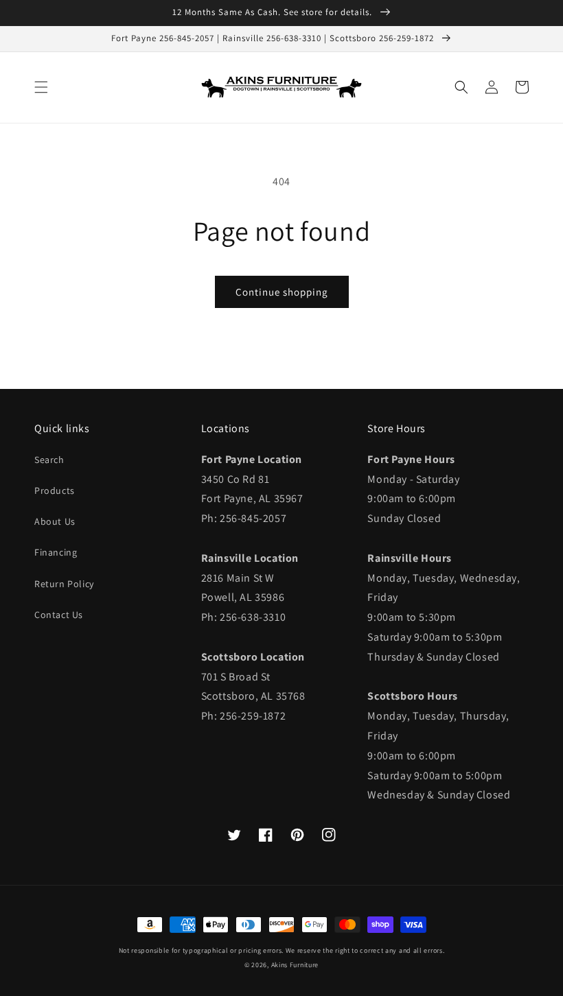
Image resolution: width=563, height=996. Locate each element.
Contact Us (58, 614)
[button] (41, 87)
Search (49, 459)
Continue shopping (281, 291)
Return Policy (64, 584)
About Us (55, 521)
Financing (55, 552)
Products (54, 490)
